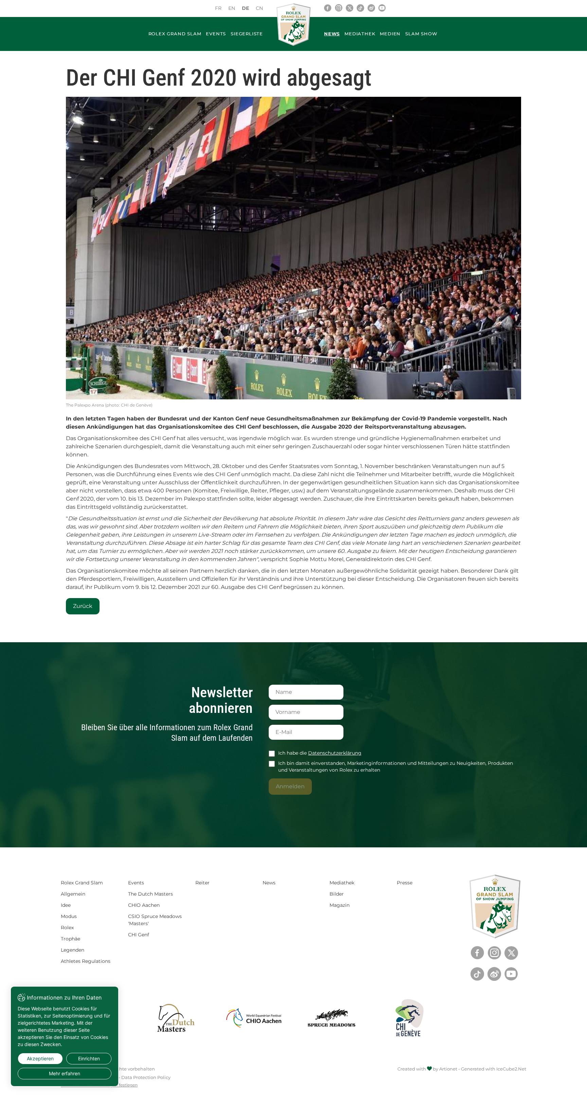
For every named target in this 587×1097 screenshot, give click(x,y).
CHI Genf (138, 935)
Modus (69, 916)
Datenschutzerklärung (334, 753)
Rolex (67, 927)
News (332, 33)
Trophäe (70, 939)
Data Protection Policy (146, 1077)
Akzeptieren (40, 1058)
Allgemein (73, 894)
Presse (404, 883)
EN (231, 8)
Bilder (337, 894)
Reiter (202, 883)
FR (218, 8)
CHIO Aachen (144, 905)
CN (259, 8)
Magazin (340, 905)
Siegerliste (247, 33)
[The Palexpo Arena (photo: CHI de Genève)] (293, 248)
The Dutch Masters (150, 894)
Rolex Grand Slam (174, 33)
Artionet (448, 1069)
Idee (66, 905)
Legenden (72, 950)
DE (245, 8)
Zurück (82, 606)
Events (216, 33)
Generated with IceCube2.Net (493, 1069)
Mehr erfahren (64, 1073)
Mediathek (359, 33)
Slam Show (421, 33)
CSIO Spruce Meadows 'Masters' (155, 920)
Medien (390, 33)
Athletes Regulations (85, 961)
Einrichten (89, 1058)
